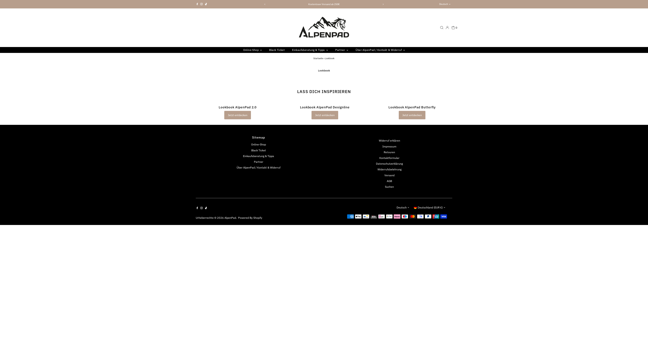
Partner (340, 50)
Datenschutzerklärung (389, 163)
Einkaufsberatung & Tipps (309, 50)
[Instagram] (201, 4)
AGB (389, 181)
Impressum (389, 146)
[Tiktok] (206, 4)
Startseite (318, 58)
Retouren (389, 152)
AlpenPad (230, 217)
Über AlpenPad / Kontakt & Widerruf (379, 50)
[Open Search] (441, 27)
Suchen (389, 186)
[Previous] (265, 4)
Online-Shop (251, 50)
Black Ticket (277, 50)
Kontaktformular (389, 158)
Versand (389, 175)
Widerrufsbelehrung (389, 169)
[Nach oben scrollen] (641, 354)
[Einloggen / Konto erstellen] (447, 27)
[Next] (383, 4)
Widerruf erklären (389, 140)
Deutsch (443, 4)
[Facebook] (197, 4)
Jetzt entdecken (237, 115)
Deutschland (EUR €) (430, 207)
